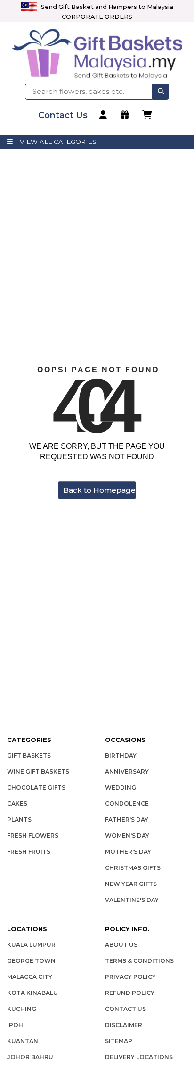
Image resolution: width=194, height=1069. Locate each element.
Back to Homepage (99, 490)
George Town (31, 960)
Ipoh (15, 1024)
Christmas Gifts (133, 867)
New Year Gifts (131, 883)
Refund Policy (129, 992)
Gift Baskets (29, 755)
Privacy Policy (130, 976)
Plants (19, 819)
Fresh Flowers (32, 835)
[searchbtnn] (161, 92)
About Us (121, 944)
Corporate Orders (97, 16)
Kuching (21, 1008)
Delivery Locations (139, 1057)
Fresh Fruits (28, 851)
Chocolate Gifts (36, 787)
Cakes (17, 803)
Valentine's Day (132, 899)
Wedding (120, 787)
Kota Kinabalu (32, 992)
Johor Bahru (30, 1057)
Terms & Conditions (139, 960)
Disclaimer (123, 1024)
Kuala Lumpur (31, 944)
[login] (104, 115)
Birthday (121, 755)
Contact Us (125, 1008)
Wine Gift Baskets (38, 771)
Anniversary (127, 771)
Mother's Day (128, 851)
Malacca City (29, 976)
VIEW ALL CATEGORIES (58, 141)
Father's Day (126, 819)
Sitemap (118, 1040)
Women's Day (127, 835)
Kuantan (22, 1040)
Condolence (127, 803)
